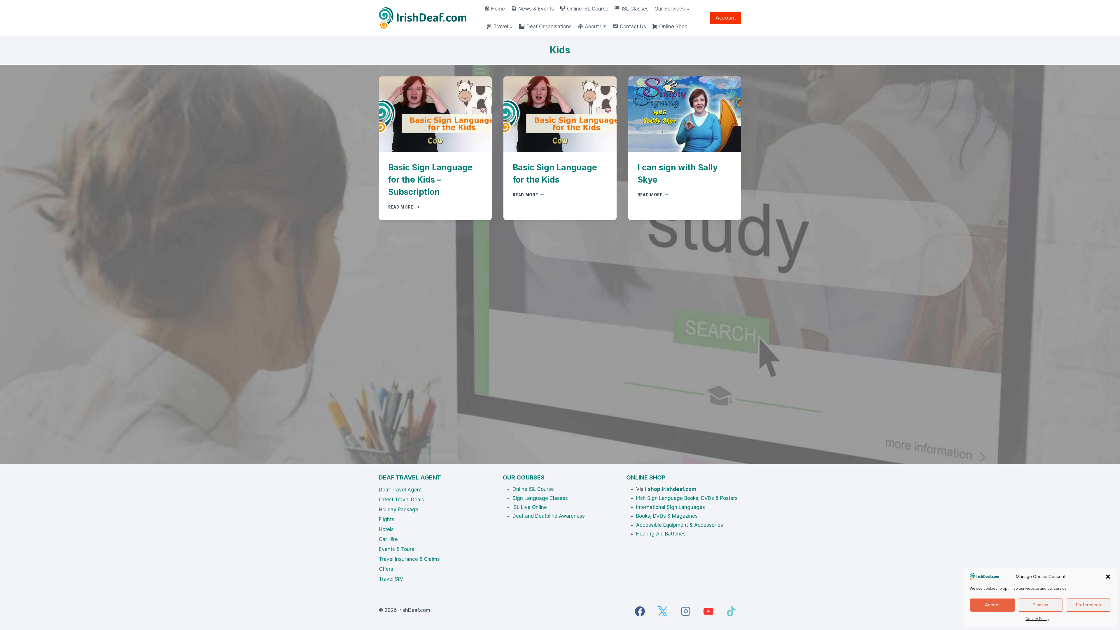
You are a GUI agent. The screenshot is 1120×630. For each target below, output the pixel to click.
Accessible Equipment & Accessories (679, 525)
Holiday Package (398, 509)
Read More (403, 207)
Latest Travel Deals (401, 500)
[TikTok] (731, 611)
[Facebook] (640, 611)
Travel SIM (391, 579)
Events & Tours (396, 549)
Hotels (386, 529)
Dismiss (1040, 605)
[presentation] (435, 114)
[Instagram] (686, 611)
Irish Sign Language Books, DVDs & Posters (687, 498)
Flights (386, 519)
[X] (663, 611)
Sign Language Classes (540, 498)
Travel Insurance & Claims (409, 559)
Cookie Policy (1037, 619)
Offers (386, 569)
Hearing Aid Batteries (661, 534)
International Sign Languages (670, 507)
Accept (992, 605)
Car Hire (388, 539)
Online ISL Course (533, 489)
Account (725, 18)
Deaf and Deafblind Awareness (548, 516)
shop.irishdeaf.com (672, 489)
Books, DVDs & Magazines (667, 516)
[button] (1108, 577)
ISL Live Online (529, 507)
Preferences (1088, 605)
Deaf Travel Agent (400, 490)
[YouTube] (708, 611)
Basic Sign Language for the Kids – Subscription (430, 179)
